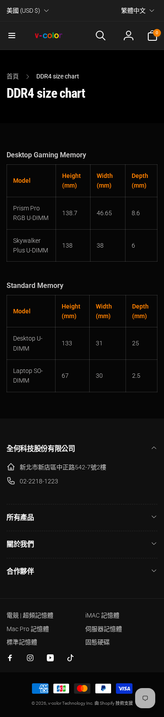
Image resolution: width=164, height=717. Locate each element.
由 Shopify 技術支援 (113, 703)
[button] (11, 35)
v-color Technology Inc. (70, 703)
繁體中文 (133, 10)
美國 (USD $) (23, 10)
